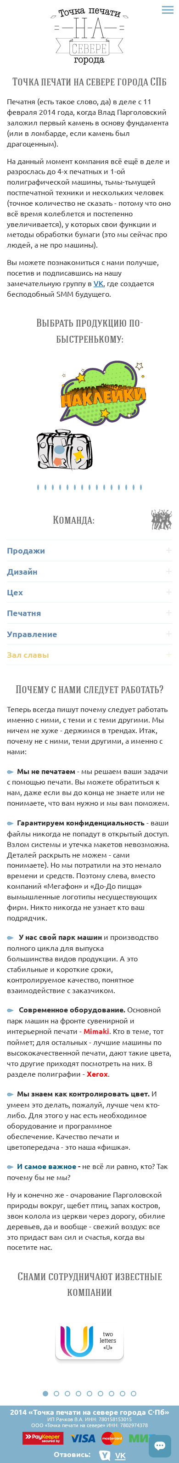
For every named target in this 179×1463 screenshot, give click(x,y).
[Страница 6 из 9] (100, 1393)
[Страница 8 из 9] (122, 1393)
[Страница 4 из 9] (78, 1393)
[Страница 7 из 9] (111, 1393)
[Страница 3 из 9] (67, 1393)
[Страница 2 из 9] (56, 1393)
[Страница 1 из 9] (45, 1393)
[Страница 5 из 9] (89, 1393)
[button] (167, 10)
